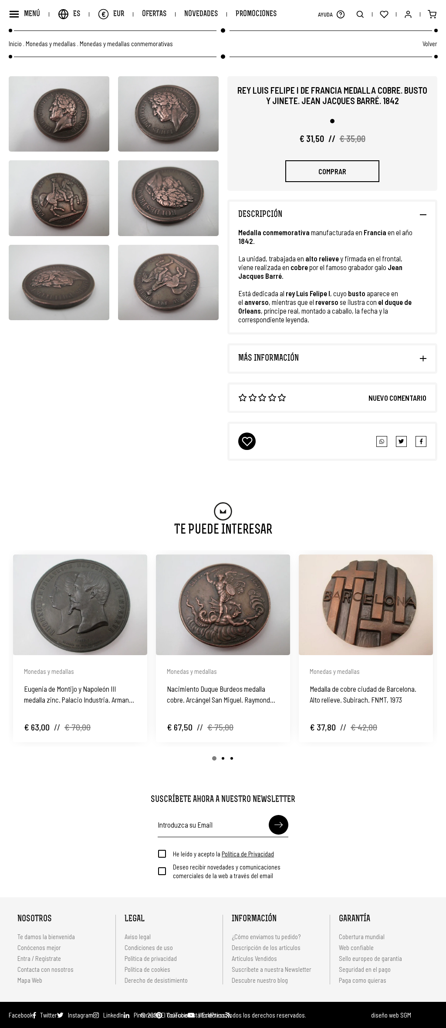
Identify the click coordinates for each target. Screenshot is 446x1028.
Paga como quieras (362, 980)
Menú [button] (32, 14)
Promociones (256, 14)
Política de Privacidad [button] (248, 854)
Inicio (15, 44)
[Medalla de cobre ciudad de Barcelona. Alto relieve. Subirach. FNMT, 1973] (366, 605)
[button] (340, 14)
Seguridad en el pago (365, 969)
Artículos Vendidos (254, 958)
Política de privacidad (151, 958)
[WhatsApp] (381, 441)
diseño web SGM (391, 1015)
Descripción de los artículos (266, 947)
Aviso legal (138, 936)
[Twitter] (421, 441)
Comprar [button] (332, 171)
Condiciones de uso (149, 947)
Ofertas (154, 14)
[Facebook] (401, 441)
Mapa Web (29, 980)
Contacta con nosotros (45, 969)
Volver (429, 43)
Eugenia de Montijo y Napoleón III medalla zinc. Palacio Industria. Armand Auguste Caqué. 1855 (78, 694)
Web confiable (356, 947)
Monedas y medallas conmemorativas (126, 44)
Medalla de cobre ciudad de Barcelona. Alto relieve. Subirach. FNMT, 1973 (363, 694)
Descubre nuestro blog (260, 980)
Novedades (201, 14)
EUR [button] (112, 14)
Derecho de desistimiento (156, 980)
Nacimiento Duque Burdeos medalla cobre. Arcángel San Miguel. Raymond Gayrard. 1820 (218, 694)
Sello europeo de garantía (370, 958)
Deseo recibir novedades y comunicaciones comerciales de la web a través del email (226, 871)
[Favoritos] (383, 14)
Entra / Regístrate (39, 958)
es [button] (76, 14)
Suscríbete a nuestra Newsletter (271, 969)
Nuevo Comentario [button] (397, 397)
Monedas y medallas (51, 44)
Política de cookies (147, 969)
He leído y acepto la (223, 854)
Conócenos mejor (39, 947)
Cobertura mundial (362, 936)
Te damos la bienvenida (46, 936)
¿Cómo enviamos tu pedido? (266, 936)
